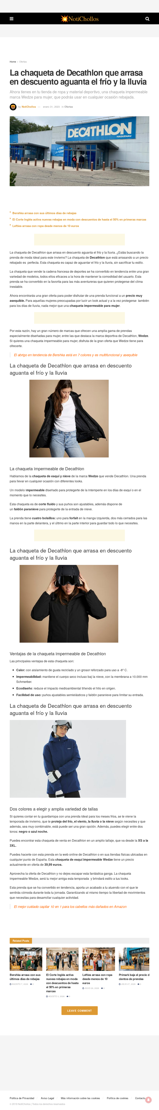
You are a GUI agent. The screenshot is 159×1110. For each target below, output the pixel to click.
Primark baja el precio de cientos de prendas (135, 977)
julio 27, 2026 (128, 984)
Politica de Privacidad (22, 1098)
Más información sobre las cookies (80, 1098)
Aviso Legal (47, 1098)
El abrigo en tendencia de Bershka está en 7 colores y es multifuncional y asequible (75, 354)
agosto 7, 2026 (19, 984)
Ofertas (23, 61)
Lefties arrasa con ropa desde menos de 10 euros (45, 226)
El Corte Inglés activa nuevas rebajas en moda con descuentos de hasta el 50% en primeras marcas (79, 219)
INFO (16, 967)
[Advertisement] (79, 6)
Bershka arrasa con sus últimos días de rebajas (44, 213)
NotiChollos (29, 106)
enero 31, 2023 (51, 106)
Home (13, 61)
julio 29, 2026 (91, 988)
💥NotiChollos (79, 18)
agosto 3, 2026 (56, 996)
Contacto (140, 1098)
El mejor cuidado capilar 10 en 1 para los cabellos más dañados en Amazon (70, 906)
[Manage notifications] (148, 1100)
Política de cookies (117, 1098)
